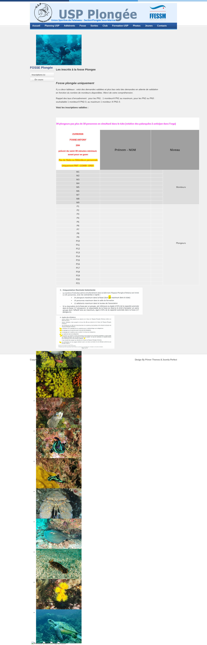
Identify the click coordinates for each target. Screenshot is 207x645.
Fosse (83, 25)
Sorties (94, 25)
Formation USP (120, 25)
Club (105, 25)
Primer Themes (152, 359)
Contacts (162, 25)
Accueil (36, 25)
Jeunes (149, 25)
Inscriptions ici (38, 74)
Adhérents (69, 25)
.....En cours (37, 79)
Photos (136, 25)
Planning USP (52, 25)
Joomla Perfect (170, 359)
